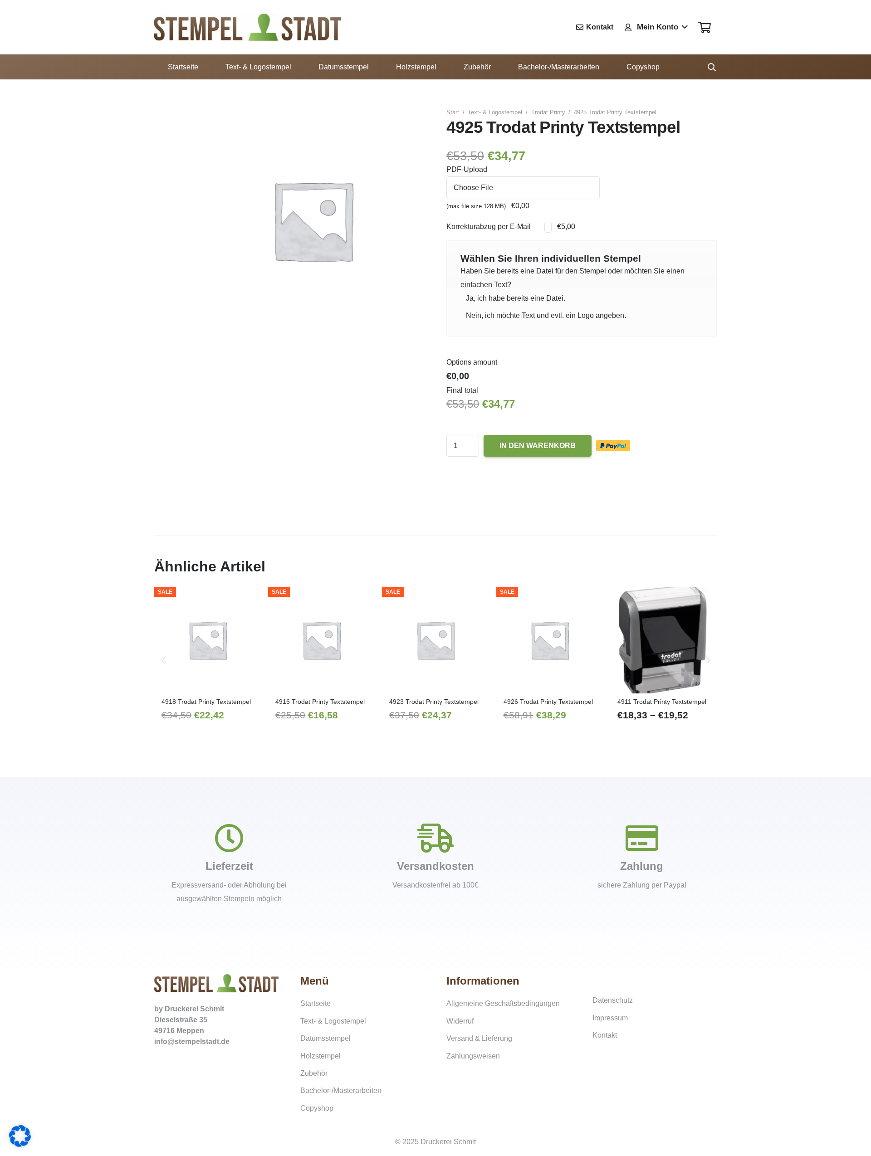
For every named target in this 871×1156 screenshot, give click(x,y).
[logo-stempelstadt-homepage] (247, 27)
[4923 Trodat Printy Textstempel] (435, 640)
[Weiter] (707, 659)
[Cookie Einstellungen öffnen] (20, 1144)
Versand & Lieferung (479, 1038)
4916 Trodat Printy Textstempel (320, 701)
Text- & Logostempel (495, 112)
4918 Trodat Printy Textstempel (206, 701)
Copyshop (316, 1108)
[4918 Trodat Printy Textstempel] (207, 640)
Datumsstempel (325, 1038)
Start (452, 112)
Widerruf (460, 1021)
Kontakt (604, 1035)
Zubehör (314, 1073)
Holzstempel (320, 1056)
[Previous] (163, 659)
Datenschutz (612, 1000)
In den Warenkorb (537, 445)
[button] (655, 27)
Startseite (315, 1003)
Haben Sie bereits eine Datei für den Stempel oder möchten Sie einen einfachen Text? (572, 277)
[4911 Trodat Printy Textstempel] (663, 640)
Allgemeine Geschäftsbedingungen (503, 1003)
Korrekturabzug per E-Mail (488, 226)
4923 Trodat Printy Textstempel (434, 701)
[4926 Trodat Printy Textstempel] (549, 640)
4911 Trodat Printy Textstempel (661, 701)
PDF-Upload (466, 169)
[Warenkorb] (704, 27)
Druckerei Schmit (194, 1009)
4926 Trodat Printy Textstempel (548, 701)
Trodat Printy (548, 112)
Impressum (610, 1018)
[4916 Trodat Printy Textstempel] (321, 640)
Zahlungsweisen (473, 1056)
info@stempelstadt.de (192, 1041)
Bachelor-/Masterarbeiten (341, 1090)
